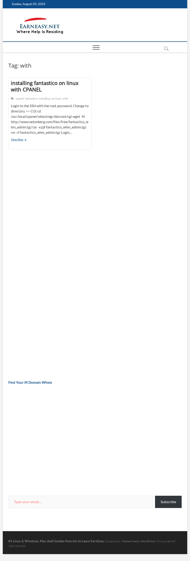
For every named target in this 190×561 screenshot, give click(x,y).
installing (44, 98)
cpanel (20, 98)
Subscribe (168, 501)
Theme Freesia (130, 541)
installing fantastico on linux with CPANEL (45, 86)
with (65, 98)
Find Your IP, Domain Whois (30, 382)
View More (23, 139)
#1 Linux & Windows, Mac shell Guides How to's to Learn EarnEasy (56, 541)
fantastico (31, 98)
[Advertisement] (43, 234)
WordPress (148, 541)
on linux (56, 98)
